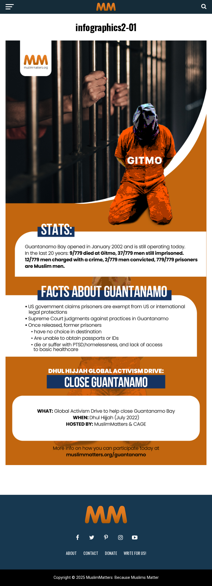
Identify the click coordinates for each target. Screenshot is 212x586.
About (71, 553)
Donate (111, 553)
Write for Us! (135, 553)
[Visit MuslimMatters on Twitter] (91, 537)
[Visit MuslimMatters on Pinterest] (106, 537)
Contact (90, 553)
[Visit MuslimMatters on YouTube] (134, 537)
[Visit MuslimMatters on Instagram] (120, 537)
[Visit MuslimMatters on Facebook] (77, 537)
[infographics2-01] (106, 463)
